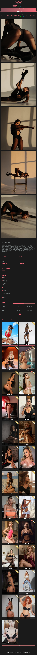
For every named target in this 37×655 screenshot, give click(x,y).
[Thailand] (18, 3)
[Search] (23, 6)
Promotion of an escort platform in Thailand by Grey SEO (20, 652)
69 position (14, 242)
